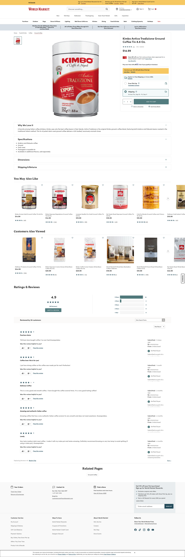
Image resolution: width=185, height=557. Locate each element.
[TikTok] (140, 529)
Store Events (97, 534)
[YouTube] (153, 529)
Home (15, 33)
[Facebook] (135, 529)
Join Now (83, 3)
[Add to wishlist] (42, 185)
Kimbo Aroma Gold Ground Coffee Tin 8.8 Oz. (29, 214)
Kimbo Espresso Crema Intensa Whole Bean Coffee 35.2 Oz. (58, 267)
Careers (96, 526)
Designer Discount (57, 534)
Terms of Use (72, 554)
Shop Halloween (108, 28)
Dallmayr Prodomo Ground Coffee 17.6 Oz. (28, 267)
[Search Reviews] (163, 320)
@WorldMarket (139, 523)
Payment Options (16, 534)
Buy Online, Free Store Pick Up (20, 537)
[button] (25, 21)
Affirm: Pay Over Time (17, 541)
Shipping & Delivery (17, 526)
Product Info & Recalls (17, 545)
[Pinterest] (148, 529)
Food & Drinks (23, 33)
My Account (14, 522)
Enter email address (145, 506)
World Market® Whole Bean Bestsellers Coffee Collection (118, 267)
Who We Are (97, 522)
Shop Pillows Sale (76, 28)
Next (169, 460)
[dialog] (92, 553)
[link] (152, 9)
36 (133, 47)
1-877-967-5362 (57, 493)
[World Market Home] (39, 9)
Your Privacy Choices (110, 554)
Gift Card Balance (16, 530)
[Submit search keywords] (107, 9)
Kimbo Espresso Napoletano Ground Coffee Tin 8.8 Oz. (58, 215)
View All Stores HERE (100, 493)
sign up (169, 506)
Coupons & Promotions (59, 526)
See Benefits (132, 61)
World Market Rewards (59, 522)
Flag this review (38, 348)
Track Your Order (16, 492)
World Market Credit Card (60, 530)
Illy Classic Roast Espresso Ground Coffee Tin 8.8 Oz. (120, 215)
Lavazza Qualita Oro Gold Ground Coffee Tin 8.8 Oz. (90, 215)
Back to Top (32, 460)
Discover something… (75, 9)
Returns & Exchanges (17, 494)
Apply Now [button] (148, 59)
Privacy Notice (62, 554)
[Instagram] (144, 529)
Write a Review (53, 310)
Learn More (141, 3)
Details (122, 3)
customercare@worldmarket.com (62, 498)
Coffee (30, 33)
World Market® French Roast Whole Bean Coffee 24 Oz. (149, 267)
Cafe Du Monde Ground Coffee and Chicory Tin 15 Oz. (150, 215)
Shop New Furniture (140, 28)
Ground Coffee (38, 33)
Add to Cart (151, 102)
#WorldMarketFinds (151, 523)
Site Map (96, 530)
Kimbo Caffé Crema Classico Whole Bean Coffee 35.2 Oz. (88, 267)
